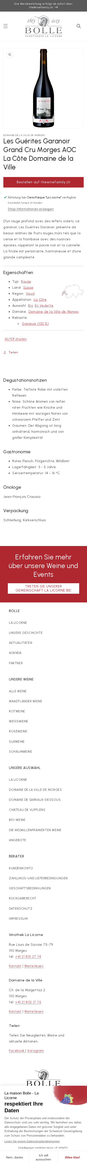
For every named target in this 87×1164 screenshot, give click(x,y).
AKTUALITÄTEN (20, 643)
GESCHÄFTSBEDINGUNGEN (30, 888)
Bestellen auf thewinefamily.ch (43, 182)
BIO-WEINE (17, 820)
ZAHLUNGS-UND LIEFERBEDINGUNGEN (38, 878)
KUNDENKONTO (21, 868)
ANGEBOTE (17, 840)
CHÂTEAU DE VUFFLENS (27, 810)
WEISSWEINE (18, 721)
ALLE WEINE (18, 691)
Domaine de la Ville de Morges (54, 312)
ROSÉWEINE (18, 731)
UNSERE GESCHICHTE (26, 633)
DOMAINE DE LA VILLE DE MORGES (35, 790)
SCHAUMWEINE (20, 752)
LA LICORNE (18, 623)
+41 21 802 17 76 (28, 1002)
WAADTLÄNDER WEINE (25, 701)
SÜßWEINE (17, 742)
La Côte (40, 300)
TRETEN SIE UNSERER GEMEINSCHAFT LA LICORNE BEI (43, 588)
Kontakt (15, 966)
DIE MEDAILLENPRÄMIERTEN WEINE (35, 830)
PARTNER (16, 663)
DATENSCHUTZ (21, 909)
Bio (30, 306)
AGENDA (15, 653)
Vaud (30, 294)
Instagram (35, 1051)
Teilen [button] (13, 352)
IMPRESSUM (18, 919)
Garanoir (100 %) (35, 324)
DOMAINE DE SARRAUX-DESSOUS (35, 800)
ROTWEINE (17, 711)
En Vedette (44, 306)
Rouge (26, 282)
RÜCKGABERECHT (22, 898)
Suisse (28, 288)
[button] (5, 26)
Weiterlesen (34, 966)
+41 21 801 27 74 (28, 957)
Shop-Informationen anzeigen (31, 209)
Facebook (17, 1051)
